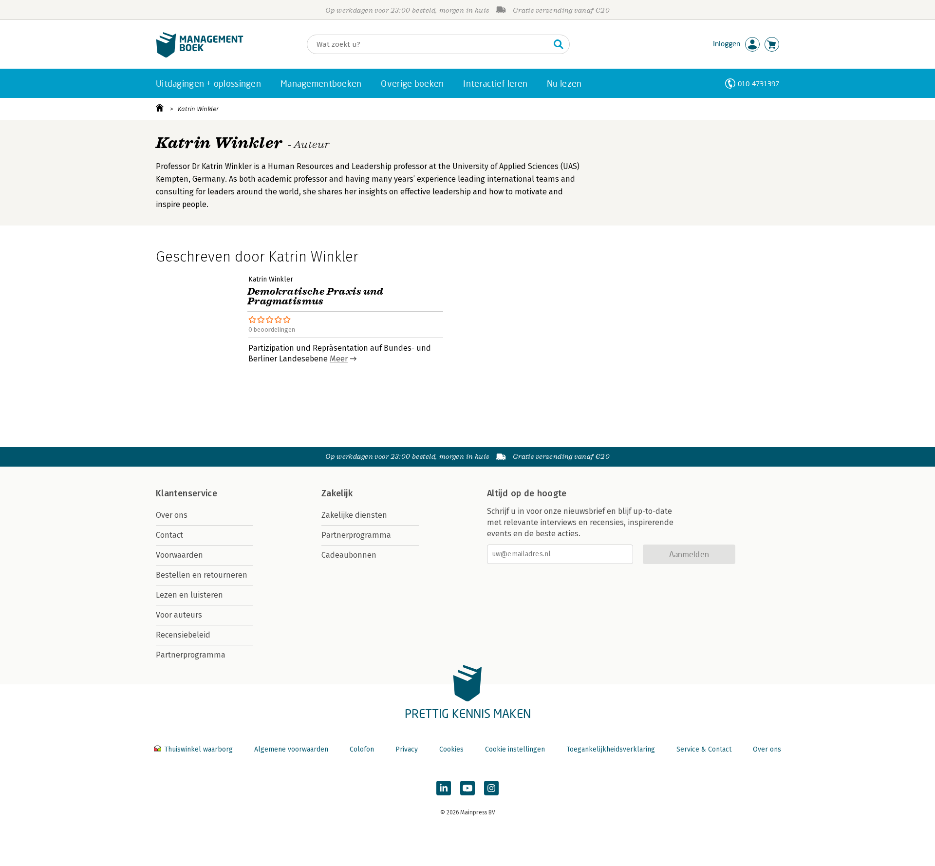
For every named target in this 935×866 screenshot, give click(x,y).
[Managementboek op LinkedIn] (443, 788)
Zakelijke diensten (354, 515)
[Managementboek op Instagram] (491, 788)
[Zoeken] (558, 44)
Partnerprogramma (190, 654)
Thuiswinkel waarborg (198, 749)
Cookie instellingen (515, 749)
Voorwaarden (179, 555)
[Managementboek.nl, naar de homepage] (199, 55)
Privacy (406, 749)
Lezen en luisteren (189, 595)
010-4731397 (758, 83)
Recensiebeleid (183, 635)
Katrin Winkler (198, 109)
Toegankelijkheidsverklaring (610, 749)
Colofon (362, 749)
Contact (169, 535)
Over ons (171, 515)
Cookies (451, 749)
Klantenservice (186, 493)
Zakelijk (337, 493)
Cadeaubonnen (348, 555)
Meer (339, 358)
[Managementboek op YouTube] (467, 788)
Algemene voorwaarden (291, 749)
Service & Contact (703, 749)
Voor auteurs (179, 615)
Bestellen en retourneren (201, 575)
